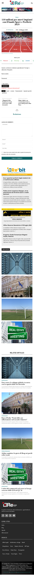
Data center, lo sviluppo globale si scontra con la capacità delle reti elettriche (16, 383)
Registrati (4, 88)
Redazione (10, 29)
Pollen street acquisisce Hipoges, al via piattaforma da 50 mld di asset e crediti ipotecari (16, 192)
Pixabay (11, 53)
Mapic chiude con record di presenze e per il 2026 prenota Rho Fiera (24, 103)
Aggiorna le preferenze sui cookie (23, 572)
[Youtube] (13, 515)
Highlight (5, 380)
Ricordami (5, 84)
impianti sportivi (27, 91)
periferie (4, 93)
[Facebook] (3, 515)
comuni (12, 91)
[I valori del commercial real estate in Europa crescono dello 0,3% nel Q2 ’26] (17, 332)
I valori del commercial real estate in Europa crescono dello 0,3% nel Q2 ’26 (16, 489)
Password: (4, 78)
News (17, 17)
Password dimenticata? (13, 88)
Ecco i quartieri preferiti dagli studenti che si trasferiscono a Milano (16, 179)
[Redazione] (17, 110)
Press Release (6, 451)
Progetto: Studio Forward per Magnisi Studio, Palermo (15, 235)
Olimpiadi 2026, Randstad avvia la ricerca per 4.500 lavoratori (7, 103)
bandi (7, 91)
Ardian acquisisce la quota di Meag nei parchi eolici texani (17, 454)
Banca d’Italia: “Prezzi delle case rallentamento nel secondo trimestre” (14, 419)
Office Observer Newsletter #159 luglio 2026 (17, 225)
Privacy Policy (6, 572)
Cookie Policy (13, 572)
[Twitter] (10, 515)
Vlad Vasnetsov (6, 53)
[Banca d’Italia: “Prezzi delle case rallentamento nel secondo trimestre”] (17, 286)
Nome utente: (5, 74)
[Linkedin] (6, 515)
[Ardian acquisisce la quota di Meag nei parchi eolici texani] (17, 309)
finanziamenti (18, 91)
